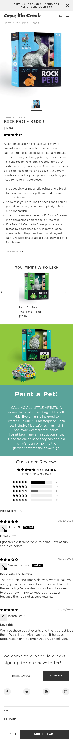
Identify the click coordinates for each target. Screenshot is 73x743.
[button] (13, 135)
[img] (9, 521)
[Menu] (67, 15)
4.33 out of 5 (46, 469)
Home (8, 23)
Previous (4, 292)
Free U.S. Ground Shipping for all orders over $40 (36, 5)
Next (68, 292)
